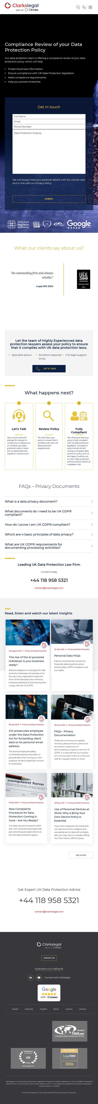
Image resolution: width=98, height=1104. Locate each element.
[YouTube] (39, 978)
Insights (43, 1009)
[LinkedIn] (31, 978)
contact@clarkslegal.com (49, 588)
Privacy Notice (60, 1092)
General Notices (47, 1092)
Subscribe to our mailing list (49, 969)
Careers (69, 1009)
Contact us (49, 958)
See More (81, 855)
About (56, 1009)
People (15, 1009)
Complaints (71, 1092)
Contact (82, 1009)
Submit (49, 199)
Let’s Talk (50, 368)
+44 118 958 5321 (49, 580)
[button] (49, 993)
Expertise (29, 1009)
